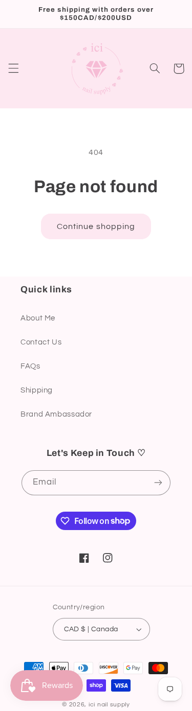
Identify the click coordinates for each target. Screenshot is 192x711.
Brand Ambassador (56, 414)
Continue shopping (96, 226)
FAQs (30, 366)
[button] (13, 68)
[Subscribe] (158, 482)
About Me (37, 318)
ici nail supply (109, 704)
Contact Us (40, 342)
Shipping (36, 390)
